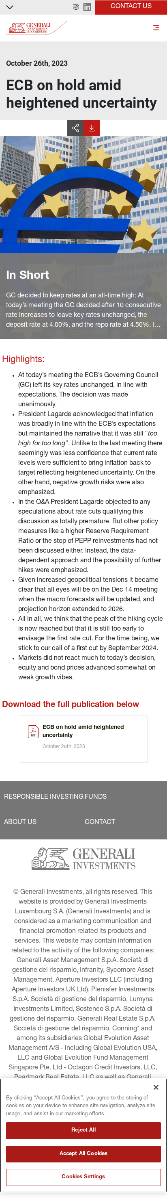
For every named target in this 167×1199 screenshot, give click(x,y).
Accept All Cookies (83, 1154)
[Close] (156, 1087)
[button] (76, 7)
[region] (83, 1135)
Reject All (83, 1130)
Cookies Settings (83, 1177)
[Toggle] (156, 28)
